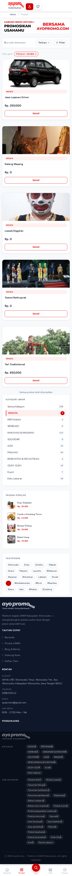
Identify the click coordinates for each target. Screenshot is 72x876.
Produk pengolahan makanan (42, 811)
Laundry (37, 571)
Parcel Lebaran (46, 842)
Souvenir (54, 816)
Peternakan (59, 795)
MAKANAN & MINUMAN (54, 751)
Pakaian (23, 571)
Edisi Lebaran (34, 772)
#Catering (47, 589)
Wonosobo (13, 564)
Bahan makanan (36, 800)
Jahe (21, 589)
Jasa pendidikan (35, 826)
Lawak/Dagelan (14, 230)
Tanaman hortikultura (38, 790)
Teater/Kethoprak (15, 297)
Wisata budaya (53, 779)
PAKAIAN (58, 757)
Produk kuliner (61, 806)
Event (48, 767)
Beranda (9, 637)
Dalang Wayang (14, 164)
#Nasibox (52, 583)
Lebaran (42, 577)
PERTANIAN (47, 746)
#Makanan (52, 571)
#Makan (33, 589)
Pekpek (52, 564)
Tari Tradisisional (15, 364)
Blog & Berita (12, 649)
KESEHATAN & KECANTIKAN (41, 762)
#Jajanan (12, 577)
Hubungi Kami (12, 655)
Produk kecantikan (37, 837)
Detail (36, 113)
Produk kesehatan (36, 832)
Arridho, (39, 564)
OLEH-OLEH (34, 767)
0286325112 (9, 693)
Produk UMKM (12, 643)
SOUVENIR (33, 757)
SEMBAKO (33, 751)
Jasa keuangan (35, 821)
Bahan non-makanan (38, 806)
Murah (55, 577)
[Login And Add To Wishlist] (67, 64)
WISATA (9, 91)
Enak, (27, 564)
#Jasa (11, 589)
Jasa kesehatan (55, 821)
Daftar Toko (11, 661)
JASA (46, 757)
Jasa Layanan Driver (17, 97)
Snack (11, 571)
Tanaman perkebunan (38, 795)
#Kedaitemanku (22, 583)
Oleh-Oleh (56, 837)
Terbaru (42, 42)
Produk (24, 14)
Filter (62, 42)
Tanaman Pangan (36, 785)
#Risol (38, 583)
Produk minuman (36, 816)
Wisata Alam (34, 779)
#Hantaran (27, 577)
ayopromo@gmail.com (14, 702)
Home (13, 14)
